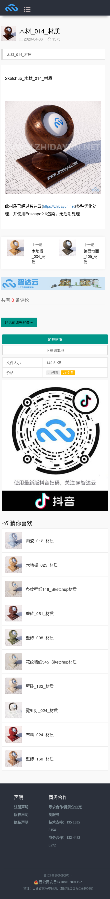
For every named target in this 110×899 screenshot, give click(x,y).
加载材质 (55, 339)
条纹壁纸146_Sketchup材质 (51, 589)
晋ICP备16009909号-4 (57, 875)
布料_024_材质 (40, 735)
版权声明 (21, 815)
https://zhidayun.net (59, 206)
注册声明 (21, 807)
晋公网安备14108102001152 (60, 882)
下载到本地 (55, 350)
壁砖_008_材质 (40, 638)
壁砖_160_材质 (40, 759)
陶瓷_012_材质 (40, 541)
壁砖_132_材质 (40, 686)
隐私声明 (21, 822)
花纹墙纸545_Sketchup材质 (51, 662)
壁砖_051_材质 (40, 613)
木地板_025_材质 (42, 565)
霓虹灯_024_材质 (42, 710)
